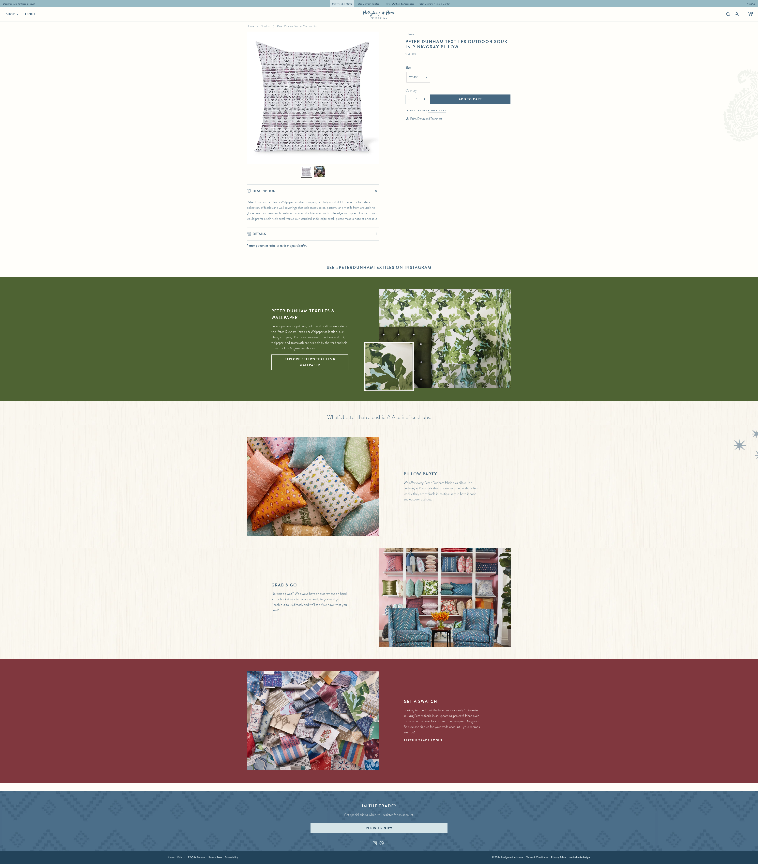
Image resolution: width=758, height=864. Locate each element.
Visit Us (181, 857)
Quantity (411, 90)
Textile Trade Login (423, 740)
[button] (306, 172)
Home (250, 26)
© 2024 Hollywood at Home (507, 857)
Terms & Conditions (537, 857)
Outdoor (265, 26)
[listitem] (18, 3)
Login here (437, 110)
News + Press (215, 857)
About (29, 14)
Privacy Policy (558, 857)
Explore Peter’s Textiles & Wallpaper (310, 362)
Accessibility (231, 857)
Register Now (379, 828)
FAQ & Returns (196, 857)
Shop (10, 14)
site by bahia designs (579, 857)
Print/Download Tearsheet (426, 118)
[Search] (728, 14)
